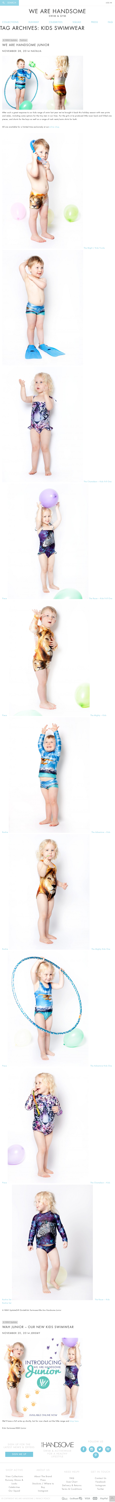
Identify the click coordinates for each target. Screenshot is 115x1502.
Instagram (43, 1491)
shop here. (74, 1421)
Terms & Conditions (72, 1489)
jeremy (35, 1333)
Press (94, 22)
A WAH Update (10, 40)
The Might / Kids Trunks (94, 248)
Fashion (23, 40)
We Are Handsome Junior (26, 45)
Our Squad (14, 1491)
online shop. (54, 127)
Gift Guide (20, 1310)
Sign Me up (19, 1454)
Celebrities (56, 22)
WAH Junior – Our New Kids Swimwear (38, 1327)
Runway (34, 22)
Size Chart (71, 1482)
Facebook (101, 1482)
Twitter (100, 1489)
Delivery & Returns (71, 1485)
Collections (10, 22)
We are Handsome (25, 3)
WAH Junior (21, 1428)
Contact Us (100, 1478)
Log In (109, 3)
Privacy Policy (43, 1499)
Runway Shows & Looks (14, 1482)
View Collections (14, 1476)
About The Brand (43, 1476)
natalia (36, 51)
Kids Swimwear (32, 1310)
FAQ (110, 22)
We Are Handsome (57, 13)
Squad (77, 22)
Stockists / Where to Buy (43, 1485)
